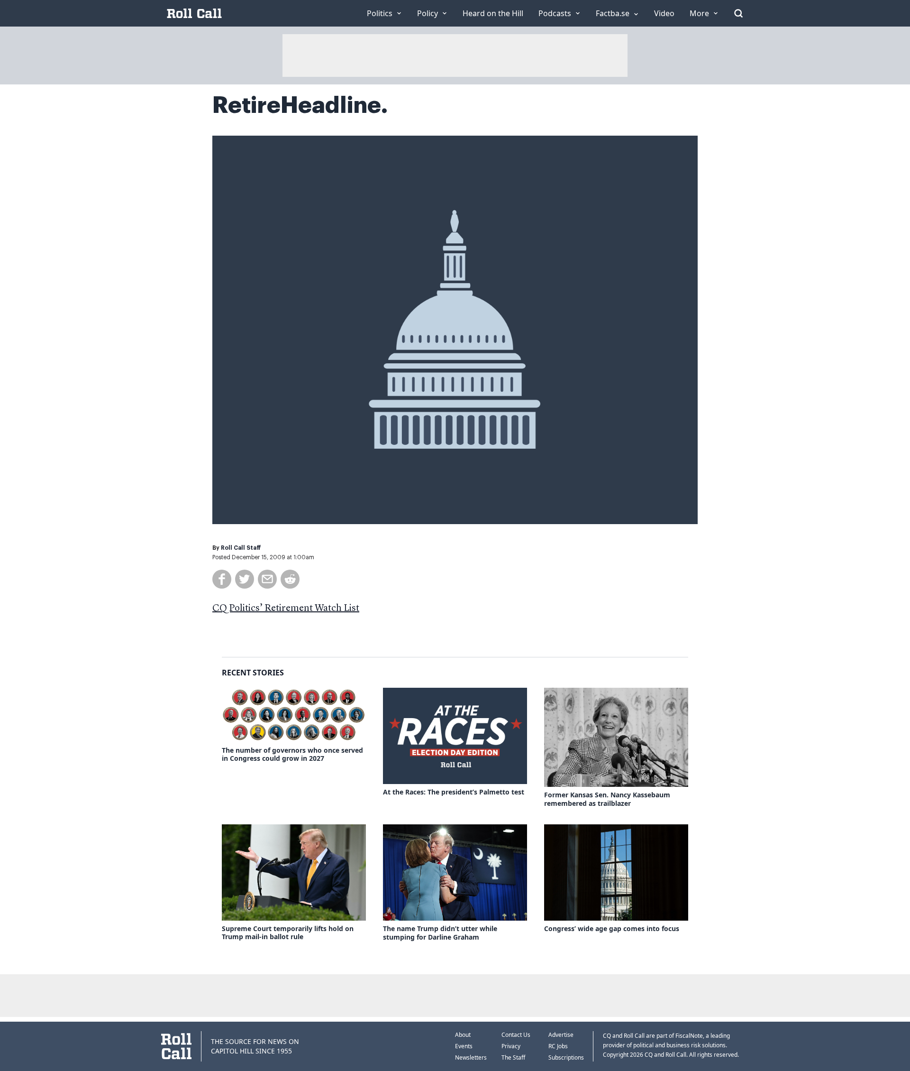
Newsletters (471, 1057)
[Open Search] (738, 13)
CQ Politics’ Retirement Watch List (285, 608)
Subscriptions (566, 1057)
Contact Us (515, 1035)
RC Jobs (558, 1046)
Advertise (560, 1035)
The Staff (513, 1057)
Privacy (510, 1046)
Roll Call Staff (241, 548)
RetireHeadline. (300, 105)
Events (464, 1046)
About (463, 1035)
